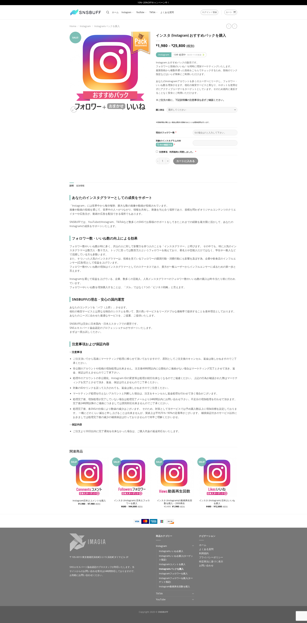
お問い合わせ (90, 571)
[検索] (107, 12)
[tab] (72, 186)
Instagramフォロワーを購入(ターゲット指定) (176, 580)
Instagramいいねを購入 (171, 551)
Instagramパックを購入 (107, 26)
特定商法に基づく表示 (211, 561)
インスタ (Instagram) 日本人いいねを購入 (217, 502)
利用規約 (204, 553)
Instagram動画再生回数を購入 (174, 586)
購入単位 (160, 109)
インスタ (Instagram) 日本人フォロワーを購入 (132, 502)
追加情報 (80, 186)
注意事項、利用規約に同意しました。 (176, 151)
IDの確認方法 (165, 144)
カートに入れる (185, 161)
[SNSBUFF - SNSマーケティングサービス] (86, 12)
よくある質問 (167, 12)
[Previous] (69, 485)
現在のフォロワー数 (165, 132)
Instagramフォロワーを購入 (173, 573)
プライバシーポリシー (211, 557)
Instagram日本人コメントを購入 (89, 500)
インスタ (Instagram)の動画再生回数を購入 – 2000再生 (174, 502)
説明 (72, 186)
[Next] (236, 485)
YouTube (140, 12)
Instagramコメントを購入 (172, 564)
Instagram (126, 12)
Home (73, 26)
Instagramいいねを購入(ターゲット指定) (176, 557)
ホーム (115, 12)
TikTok (152, 12)
